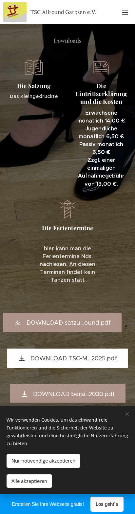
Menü (125, 12)
